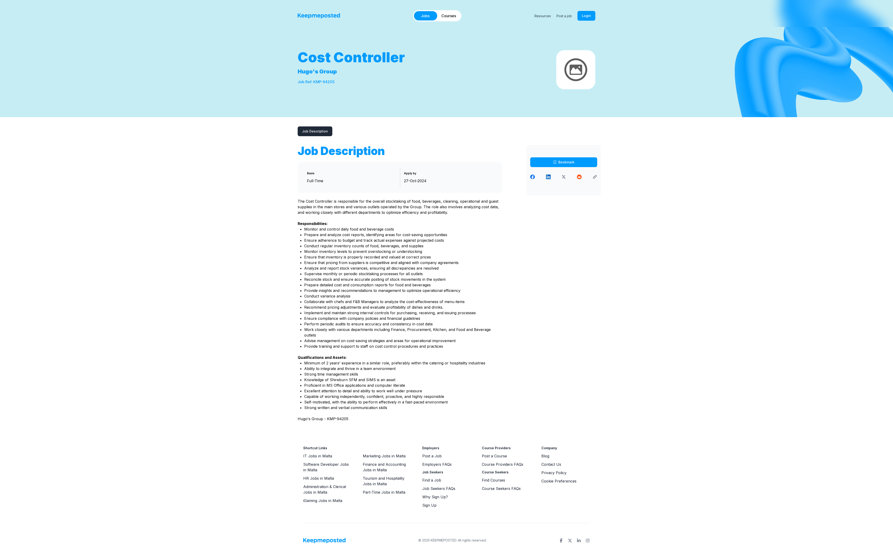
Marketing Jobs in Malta (384, 456)
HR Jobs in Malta (318, 478)
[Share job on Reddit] (579, 177)
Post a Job (432, 456)
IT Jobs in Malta (317, 456)
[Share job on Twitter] (564, 177)
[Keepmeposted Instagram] (588, 540)
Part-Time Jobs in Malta (384, 492)
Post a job (564, 16)
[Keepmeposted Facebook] (561, 540)
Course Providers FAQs (502, 464)
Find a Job (431, 480)
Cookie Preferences (558, 481)
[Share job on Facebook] (532, 177)
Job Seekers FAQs (438, 488)
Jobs (425, 15)
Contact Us (551, 464)
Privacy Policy (553, 472)
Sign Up (429, 505)
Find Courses (493, 480)
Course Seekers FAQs (501, 488)
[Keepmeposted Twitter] (570, 540)
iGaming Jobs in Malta (322, 500)
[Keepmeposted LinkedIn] (579, 540)
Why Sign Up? (435, 497)
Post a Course (494, 456)
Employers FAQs (437, 464)
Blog (545, 456)
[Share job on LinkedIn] (548, 177)
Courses (448, 15)
